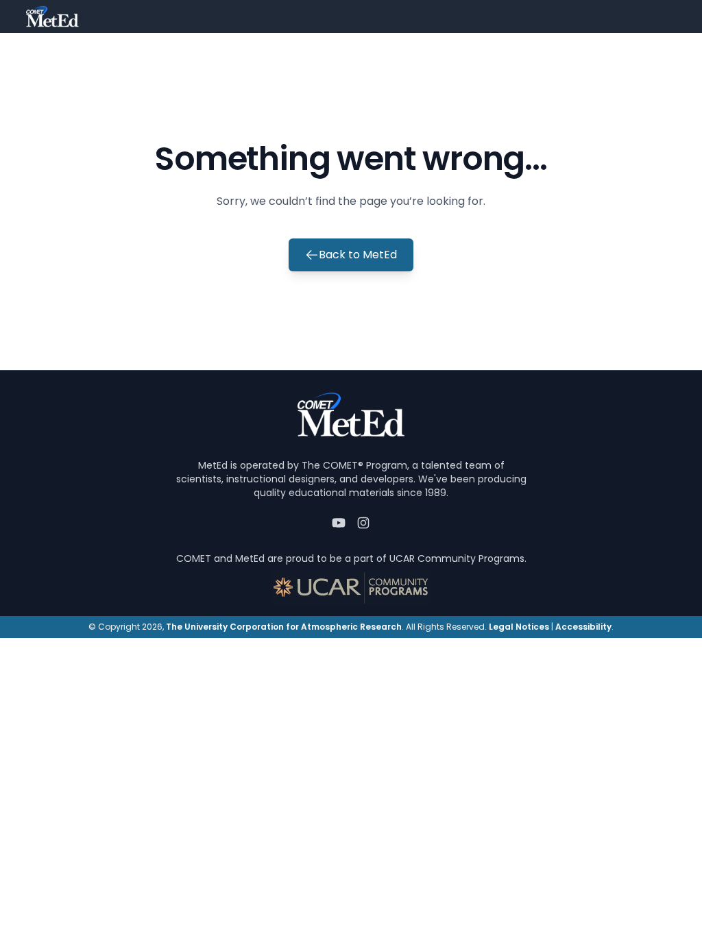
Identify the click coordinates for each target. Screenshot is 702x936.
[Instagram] (363, 523)
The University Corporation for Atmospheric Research (284, 626)
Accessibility (583, 626)
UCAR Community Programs (456, 558)
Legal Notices (519, 626)
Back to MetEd (358, 254)
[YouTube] (339, 523)
